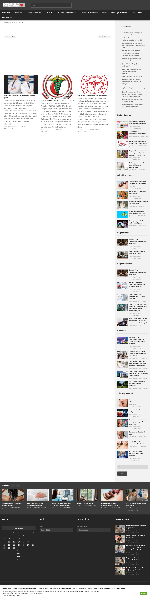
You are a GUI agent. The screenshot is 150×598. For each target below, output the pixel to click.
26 (28, 545)
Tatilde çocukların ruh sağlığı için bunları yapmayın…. (136, 165)
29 (9, 548)
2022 (13, 22)
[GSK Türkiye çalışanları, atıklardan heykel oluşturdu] (122, 384)
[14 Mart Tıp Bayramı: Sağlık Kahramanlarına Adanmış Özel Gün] (122, 285)
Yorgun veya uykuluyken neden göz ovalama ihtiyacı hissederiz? (133, 88)
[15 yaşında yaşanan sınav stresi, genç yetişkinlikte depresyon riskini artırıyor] (122, 154)
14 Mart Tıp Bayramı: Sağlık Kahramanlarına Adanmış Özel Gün (137, 284)
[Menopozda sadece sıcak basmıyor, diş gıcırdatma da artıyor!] (122, 423)
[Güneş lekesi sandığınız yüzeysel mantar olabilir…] (122, 185)
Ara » (18, 557)
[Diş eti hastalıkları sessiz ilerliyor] (122, 413)
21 (4, 545)
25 (23, 545)
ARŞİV (42, 526)
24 (19, 545)
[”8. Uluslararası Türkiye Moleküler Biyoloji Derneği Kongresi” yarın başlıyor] (122, 364)
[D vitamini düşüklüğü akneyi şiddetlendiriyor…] (122, 214)
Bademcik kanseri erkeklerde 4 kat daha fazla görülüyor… (132, 105)
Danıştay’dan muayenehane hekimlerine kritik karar (138, 241)
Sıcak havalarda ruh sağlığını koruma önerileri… (132, 34)
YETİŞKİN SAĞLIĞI (34, 13)
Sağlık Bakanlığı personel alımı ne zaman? (92, 95)
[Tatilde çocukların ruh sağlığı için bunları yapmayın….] (122, 166)
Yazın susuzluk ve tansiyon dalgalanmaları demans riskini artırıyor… (132, 82)
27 (33, 545)
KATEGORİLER (83, 526)
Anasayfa (6, 22)
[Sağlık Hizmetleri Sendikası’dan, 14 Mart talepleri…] (122, 297)
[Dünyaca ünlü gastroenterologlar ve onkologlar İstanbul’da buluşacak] (122, 340)
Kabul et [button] (143, 593)
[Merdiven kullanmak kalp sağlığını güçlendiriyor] (120, 571)
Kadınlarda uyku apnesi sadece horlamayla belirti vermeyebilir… (133, 39)
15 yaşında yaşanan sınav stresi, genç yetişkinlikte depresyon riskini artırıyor (138, 153)
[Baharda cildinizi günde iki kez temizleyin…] (122, 205)
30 (14, 548)
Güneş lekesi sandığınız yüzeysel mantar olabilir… (131, 54)
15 (9, 542)
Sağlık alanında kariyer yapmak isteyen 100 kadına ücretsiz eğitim (138, 373)
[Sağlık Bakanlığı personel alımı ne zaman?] (94, 84)
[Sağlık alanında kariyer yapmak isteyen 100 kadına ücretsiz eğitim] (122, 374)
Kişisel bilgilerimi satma (12, 595)
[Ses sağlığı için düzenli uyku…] (122, 435)
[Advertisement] (57, 57)
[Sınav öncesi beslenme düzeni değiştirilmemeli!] (122, 125)
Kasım (19, 22)
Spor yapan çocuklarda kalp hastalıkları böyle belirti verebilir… (132, 71)
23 (14, 545)
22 (9, 545)
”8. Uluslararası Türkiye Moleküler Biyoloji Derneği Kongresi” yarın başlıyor (138, 363)
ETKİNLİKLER (137, 13)
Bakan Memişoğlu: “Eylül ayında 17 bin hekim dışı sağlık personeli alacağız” (138, 321)
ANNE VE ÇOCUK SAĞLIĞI (67, 13)
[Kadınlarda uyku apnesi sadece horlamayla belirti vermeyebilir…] (38, 495)
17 (19, 542)
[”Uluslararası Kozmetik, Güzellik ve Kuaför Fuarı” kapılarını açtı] (122, 355)
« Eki (18, 551)
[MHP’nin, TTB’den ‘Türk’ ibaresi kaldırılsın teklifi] (57, 87)
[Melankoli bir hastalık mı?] (87, 495)
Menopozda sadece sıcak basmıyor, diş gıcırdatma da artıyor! (138, 422)
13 (33, 539)
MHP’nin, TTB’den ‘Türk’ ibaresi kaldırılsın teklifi (57, 101)
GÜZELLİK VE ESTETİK (90, 13)
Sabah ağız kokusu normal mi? (132, 76)
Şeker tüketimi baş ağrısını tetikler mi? (131, 65)
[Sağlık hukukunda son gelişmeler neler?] (122, 255)
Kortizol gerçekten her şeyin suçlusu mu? (132, 60)
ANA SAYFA (6, 13)
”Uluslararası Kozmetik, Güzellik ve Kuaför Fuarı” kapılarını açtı (138, 353)
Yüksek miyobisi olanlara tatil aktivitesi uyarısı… (132, 100)
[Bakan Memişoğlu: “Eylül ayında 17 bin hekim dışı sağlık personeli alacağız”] (122, 322)
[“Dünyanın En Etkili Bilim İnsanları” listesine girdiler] (21, 84)
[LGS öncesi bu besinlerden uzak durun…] (122, 135)
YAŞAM (49, 13)
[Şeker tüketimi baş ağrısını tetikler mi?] (120, 539)
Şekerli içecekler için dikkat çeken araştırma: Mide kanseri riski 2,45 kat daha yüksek (132, 94)
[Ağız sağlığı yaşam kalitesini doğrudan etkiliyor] (122, 454)
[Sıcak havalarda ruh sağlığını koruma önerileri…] (13, 495)
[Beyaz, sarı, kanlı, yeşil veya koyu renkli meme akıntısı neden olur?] (62, 495)
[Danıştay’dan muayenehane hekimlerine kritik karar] (122, 242)
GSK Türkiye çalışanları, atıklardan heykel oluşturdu (137, 383)
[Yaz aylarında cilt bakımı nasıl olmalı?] (122, 195)
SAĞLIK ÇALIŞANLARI (119, 13)
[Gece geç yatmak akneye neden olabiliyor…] (122, 224)
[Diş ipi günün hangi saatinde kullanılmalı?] (122, 445)
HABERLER (18, 13)
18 (23, 542)
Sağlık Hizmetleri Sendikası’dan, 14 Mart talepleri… (137, 296)
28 (4, 548)
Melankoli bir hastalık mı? (131, 50)
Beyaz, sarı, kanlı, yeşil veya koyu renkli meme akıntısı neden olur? (133, 45)
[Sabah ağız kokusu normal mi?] (122, 403)
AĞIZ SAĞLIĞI (7, 18)
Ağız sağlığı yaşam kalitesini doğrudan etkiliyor (136, 453)
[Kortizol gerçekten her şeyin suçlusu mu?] (137, 495)
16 (14, 542)
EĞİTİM (104, 13)
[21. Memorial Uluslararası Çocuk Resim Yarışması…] (122, 144)
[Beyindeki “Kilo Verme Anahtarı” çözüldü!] (120, 561)
